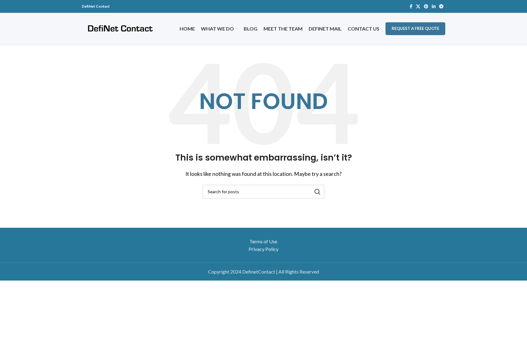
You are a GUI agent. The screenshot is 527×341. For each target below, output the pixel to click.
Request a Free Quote (415, 28)
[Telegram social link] (441, 6)
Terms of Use (263, 241)
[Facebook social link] (411, 6)
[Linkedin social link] (433, 6)
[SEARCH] (317, 192)
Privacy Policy (263, 249)
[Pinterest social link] (426, 6)
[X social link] (418, 6)
